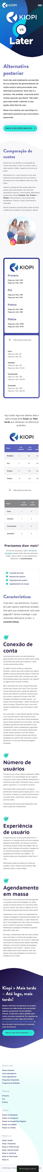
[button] (37, 5)
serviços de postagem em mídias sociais (17, 1021)
